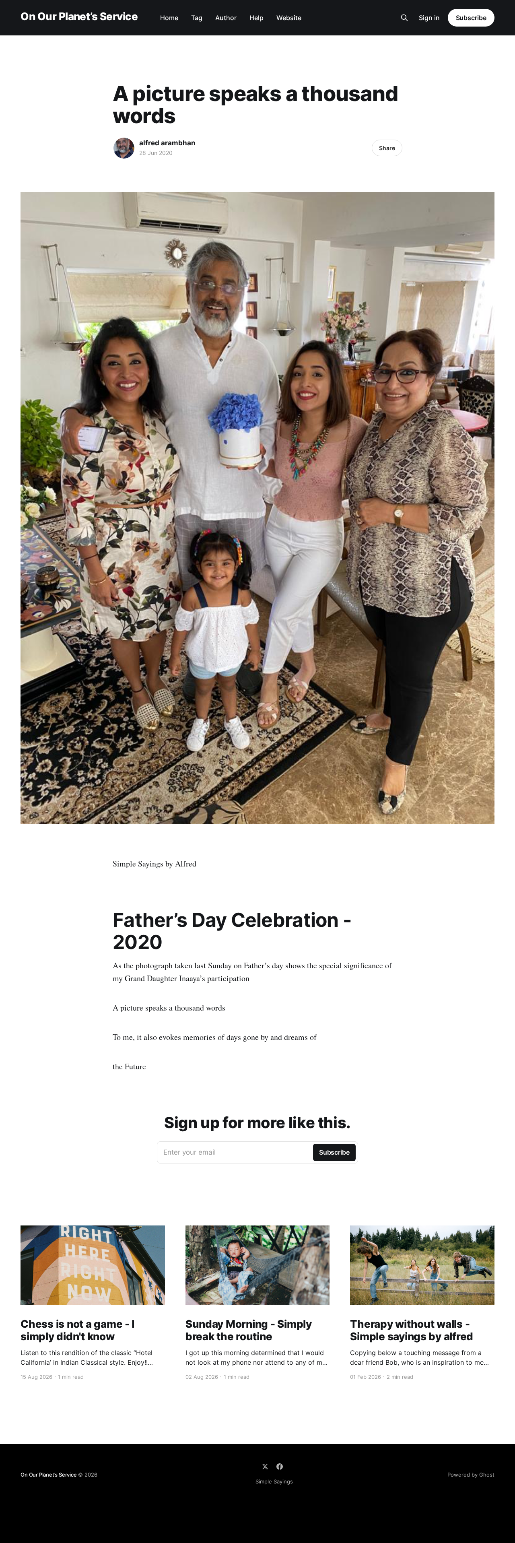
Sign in (429, 18)
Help (256, 18)
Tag (196, 18)
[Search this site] (404, 17)
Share (387, 147)
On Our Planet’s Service (79, 16)
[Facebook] (279, 1466)
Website (288, 18)
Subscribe (471, 18)
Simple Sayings (274, 1481)
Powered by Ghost (470, 1474)
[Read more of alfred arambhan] (124, 148)
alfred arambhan (167, 143)
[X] (265, 1466)
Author (226, 18)
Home (169, 18)
